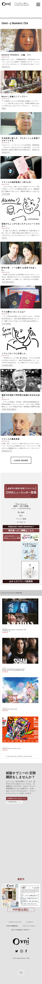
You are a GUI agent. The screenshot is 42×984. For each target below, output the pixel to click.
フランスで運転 (5, 194)
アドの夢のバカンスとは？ (15, 312)
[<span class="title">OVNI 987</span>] (21, 883)
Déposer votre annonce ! (21, 526)
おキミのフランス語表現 (21, 581)
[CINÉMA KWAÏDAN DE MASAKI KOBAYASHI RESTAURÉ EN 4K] (14, 634)
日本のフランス (5, 66)
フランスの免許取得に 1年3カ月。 (17, 182)
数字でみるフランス (6, 451)
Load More (21, 460)
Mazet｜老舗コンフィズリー (15, 97)
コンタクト (30, 922)
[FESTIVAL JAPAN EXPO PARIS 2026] (9, 713)
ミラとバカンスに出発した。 (15, 353)
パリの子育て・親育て (7, 365)
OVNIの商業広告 (12, 926)
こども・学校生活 (6, 323)
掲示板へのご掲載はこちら (21, 530)
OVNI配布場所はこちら (14, 802)
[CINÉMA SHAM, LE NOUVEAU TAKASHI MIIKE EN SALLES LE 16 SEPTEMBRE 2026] (14, 674)
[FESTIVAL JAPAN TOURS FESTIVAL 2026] (11, 752)
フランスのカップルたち (7, 282)
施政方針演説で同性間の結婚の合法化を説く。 (21, 396)
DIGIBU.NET (19, 593)
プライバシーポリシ (29, 926)
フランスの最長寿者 (11, 439)
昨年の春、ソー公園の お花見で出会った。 (19, 269)
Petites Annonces (21, 506)
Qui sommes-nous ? (21, 930)
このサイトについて (15, 922)
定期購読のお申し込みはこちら (16, 798)
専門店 (3, 108)
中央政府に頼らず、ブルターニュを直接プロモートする (21, 139)
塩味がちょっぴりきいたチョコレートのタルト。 (21, 225)
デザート (4, 238)
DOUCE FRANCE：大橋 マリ (16, 55)
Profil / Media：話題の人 (9, 409)
